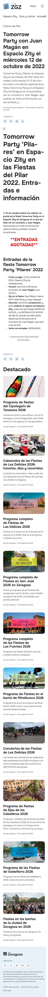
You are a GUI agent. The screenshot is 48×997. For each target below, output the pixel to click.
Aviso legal (7, 990)
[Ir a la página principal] (12, 6)
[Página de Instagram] (17, 965)
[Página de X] (11, 965)
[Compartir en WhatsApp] (17, 121)
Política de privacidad (11, 987)
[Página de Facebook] (5, 965)
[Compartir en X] (11, 121)
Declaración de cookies (30, 987)
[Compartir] (23, 121)
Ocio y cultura (27, 16)
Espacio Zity (10, 16)
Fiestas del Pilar (12, 26)
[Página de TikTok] (23, 965)
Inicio (33, 6)
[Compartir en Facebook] (5, 121)
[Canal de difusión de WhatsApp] (28, 965)
